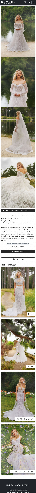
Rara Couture (9, 210)
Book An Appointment (18, 251)
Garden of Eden (19, 210)
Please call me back (18, 259)
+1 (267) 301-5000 (18, 247)
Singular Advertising (24, 492)
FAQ (12, 485)
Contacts (25, 485)
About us (18, 485)
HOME (8, 485)
